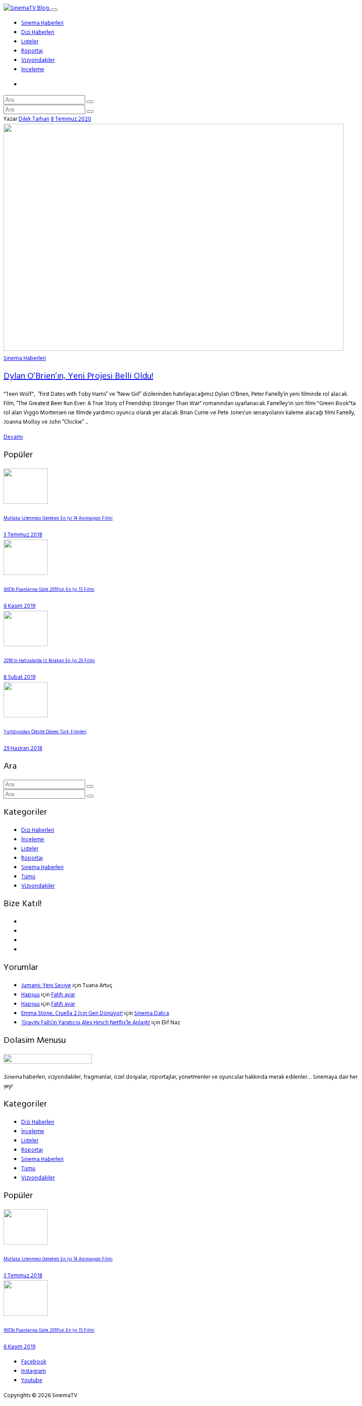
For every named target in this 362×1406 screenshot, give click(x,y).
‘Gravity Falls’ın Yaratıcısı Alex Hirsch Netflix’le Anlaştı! (85, 1022)
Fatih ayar (63, 995)
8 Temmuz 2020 (71, 119)
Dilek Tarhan (34, 119)
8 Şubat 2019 (19, 677)
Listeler (29, 41)
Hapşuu (30, 995)
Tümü (28, 876)
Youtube (31, 1380)
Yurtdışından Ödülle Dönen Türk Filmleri (45, 732)
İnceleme (32, 69)
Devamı (13, 437)
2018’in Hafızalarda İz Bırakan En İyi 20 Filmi (49, 661)
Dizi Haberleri (37, 32)
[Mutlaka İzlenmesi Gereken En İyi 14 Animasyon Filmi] (26, 502)
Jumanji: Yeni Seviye (46, 985)
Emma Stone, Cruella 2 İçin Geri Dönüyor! (72, 1013)
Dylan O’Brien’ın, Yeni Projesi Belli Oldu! (78, 376)
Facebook (33, 1362)
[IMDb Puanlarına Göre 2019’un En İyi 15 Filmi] (26, 573)
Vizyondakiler (38, 60)
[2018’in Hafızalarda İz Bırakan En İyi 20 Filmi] (26, 644)
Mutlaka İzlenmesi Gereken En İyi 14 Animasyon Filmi (58, 518)
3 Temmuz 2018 (23, 535)
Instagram (33, 1371)
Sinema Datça (151, 1013)
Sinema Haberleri (42, 23)
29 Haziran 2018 (23, 748)
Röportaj (32, 51)
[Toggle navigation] (53, 9)
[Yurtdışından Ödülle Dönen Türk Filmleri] (26, 715)
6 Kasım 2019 (19, 606)
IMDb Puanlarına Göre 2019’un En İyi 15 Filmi (49, 590)
